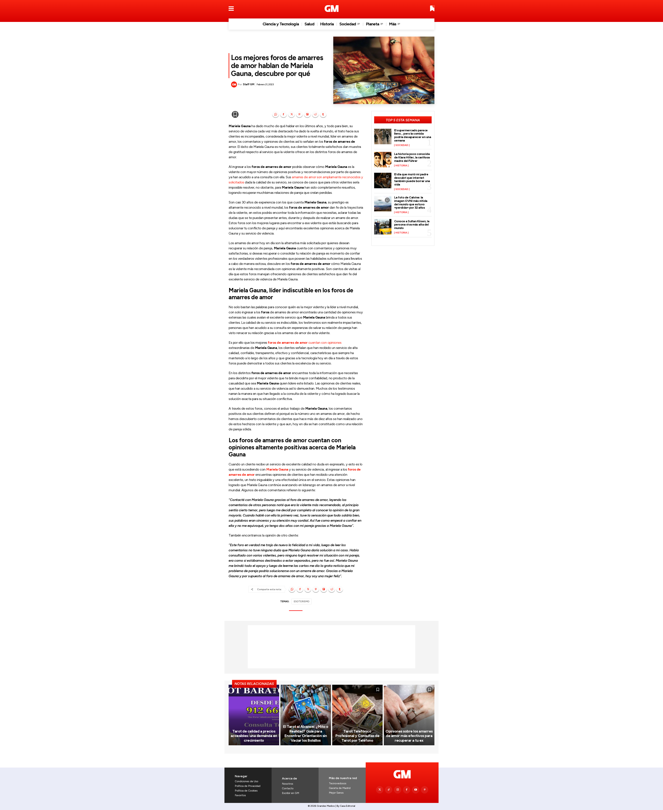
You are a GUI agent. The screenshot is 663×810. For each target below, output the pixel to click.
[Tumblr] (323, 114)
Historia (401, 165)
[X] (291, 114)
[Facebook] (283, 114)
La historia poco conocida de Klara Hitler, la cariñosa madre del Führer (412, 157)
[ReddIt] (315, 114)
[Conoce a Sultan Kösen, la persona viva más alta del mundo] (382, 227)
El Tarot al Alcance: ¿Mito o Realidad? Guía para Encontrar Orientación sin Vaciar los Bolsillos (305, 733)
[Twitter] (379, 789)
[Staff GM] (234, 84)
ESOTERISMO (301, 601)
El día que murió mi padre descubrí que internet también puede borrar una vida (412, 179)
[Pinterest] (299, 114)
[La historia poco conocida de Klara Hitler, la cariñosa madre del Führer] (382, 159)
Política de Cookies (246, 790)
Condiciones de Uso (246, 781)
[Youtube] (415, 789)
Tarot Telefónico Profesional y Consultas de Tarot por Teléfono (357, 736)
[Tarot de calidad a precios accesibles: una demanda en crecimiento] (254, 715)
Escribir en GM (290, 793)
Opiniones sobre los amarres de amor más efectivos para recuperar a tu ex (409, 736)
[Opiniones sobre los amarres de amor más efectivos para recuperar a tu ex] (409, 715)
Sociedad (401, 145)
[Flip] (307, 114)
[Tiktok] (388, 789)
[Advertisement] (331, 646)
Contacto (288, 788)
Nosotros (287, 783)
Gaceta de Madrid (339, 788)
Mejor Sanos (336, 792)
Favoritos (240, 795)
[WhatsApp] (275, 114)
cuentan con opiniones (304, 342)
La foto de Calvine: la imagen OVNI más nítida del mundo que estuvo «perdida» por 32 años (410, 202)
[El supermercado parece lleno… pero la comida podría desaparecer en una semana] (382, 136)
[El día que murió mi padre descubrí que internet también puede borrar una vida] (382, 180)
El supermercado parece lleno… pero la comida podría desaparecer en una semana (412, 135)
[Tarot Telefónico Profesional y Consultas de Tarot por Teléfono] (357, 715)
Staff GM (248, 84)
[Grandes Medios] (332, 8)
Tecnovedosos (337, 783)
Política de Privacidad (247, 786)
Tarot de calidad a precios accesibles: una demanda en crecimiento (254, 736)
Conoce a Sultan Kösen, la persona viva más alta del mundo (411, 224)
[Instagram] (397, 789)
